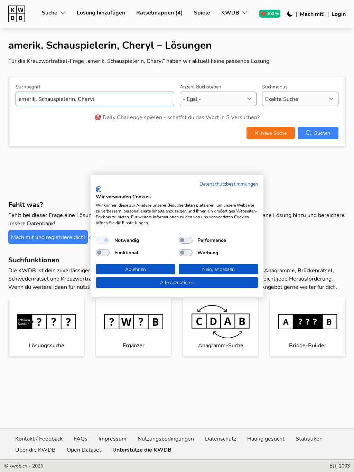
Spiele (202, 12)
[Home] (22, 14)
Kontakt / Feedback (39, 438)
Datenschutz (220, 438)
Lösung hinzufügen (101, 12)
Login (339, 13)
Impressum (113, 438)
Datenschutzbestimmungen (228, 184)
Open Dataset (84, 449)
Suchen (322, 133)
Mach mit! (312, 13)
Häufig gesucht (266, 438)
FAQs (80, 438)
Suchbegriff (28, 87)
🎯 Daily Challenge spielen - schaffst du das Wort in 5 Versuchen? (177, 117)
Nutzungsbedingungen (166, 438)
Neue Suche (274, 133)
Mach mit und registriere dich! (48, 237)
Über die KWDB (35, 449)
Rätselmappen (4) (159, 12)
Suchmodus (275, 87)
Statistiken (309, 438)
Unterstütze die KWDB (141, 449)
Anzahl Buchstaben (200, 87)
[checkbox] (103, 240)
